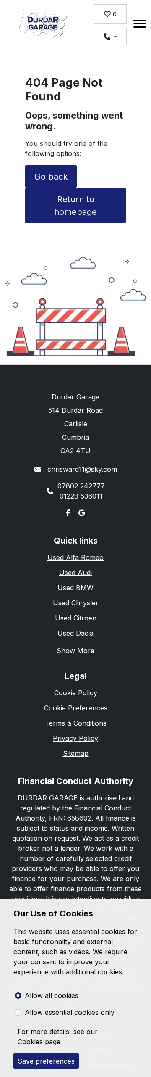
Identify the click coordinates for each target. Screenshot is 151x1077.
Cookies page (39, 1041)
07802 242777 (81, 486)
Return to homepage (75, 205)
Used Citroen (75, 618)
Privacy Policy (75, 738)
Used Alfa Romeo (75, 557)
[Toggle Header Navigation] (139, 25)
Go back (51, 177)
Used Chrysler (76, 603)
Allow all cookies (51, 995)
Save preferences (46, 1061)
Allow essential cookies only (70, 1012)
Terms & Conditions (76, 723)
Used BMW (75, 587)
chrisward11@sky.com (81, 469)
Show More (75, 651)
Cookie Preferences (75, 708)
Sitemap (76, 753)
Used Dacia (75, 633)
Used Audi (75, 572)
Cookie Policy (75, 693)
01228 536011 (81, 496)
